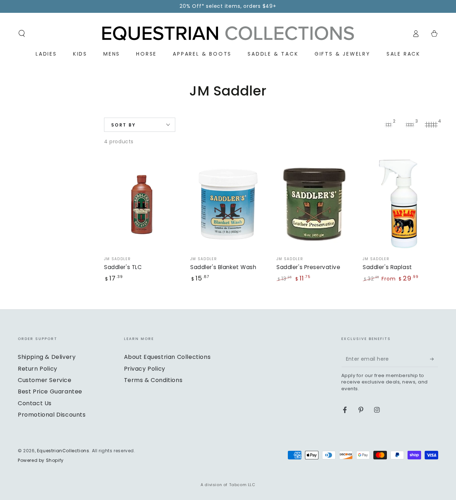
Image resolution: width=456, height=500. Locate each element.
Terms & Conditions (153, 380)
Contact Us (35, 403)
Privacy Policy (144, 369)
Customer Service (45, 380)
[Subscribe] (434, 359)
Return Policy (37, 369)
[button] (21, 33)
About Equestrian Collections (167, 357)
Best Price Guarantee (50, 391)
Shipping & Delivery (47, 357)
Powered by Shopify (41, 460)
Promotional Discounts (52, 415)
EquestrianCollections (63, 451)
